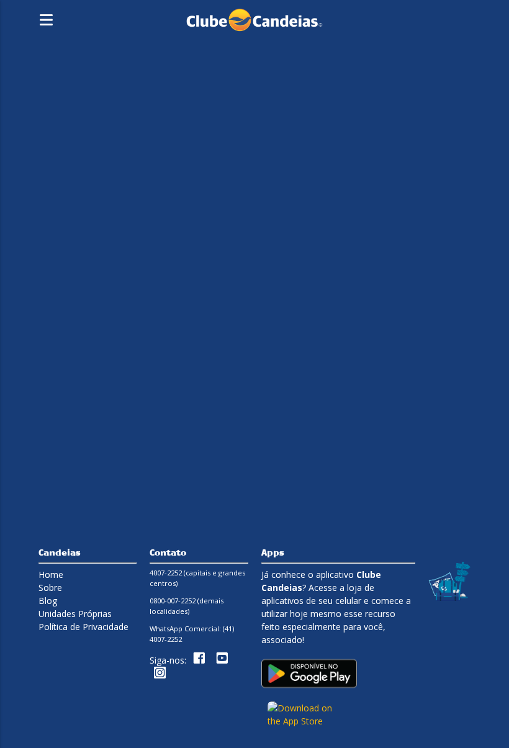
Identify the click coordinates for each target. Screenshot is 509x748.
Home (50, 574)
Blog (47, 600)
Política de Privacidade (83, 627)
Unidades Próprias (75, 614)
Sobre (50, 587)
